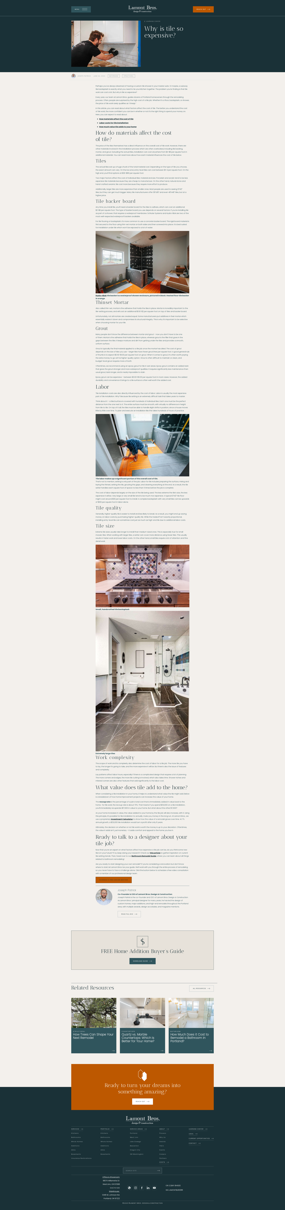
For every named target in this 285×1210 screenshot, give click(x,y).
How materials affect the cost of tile (116, 119)
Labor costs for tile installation (113, 123)
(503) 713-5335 (115, 1188)
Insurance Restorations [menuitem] (81, 1158)
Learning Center (153, 21)
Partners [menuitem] (163, 1158)
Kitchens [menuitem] (75, 1133)
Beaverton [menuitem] (134, 1146)
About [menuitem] (162, 1129)
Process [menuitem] (162, 1133)
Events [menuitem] (162, 1150)
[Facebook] (142, 1188)
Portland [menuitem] (133, 1133)
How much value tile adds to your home (117, 126)
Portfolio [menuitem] (105, 1129)
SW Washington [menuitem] (137, 1154)
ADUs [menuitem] (73, 1150)
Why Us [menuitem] (162, 1137)
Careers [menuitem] (162, 1154)
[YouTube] (154, 1188)
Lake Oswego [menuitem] (135, 1142)
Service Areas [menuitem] (136, 1129)
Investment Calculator (122, 819)
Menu (77, 9)
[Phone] (129, 1188)
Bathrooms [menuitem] (76, 1137)
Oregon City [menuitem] (135, 1150)
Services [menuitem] (75, 1129)
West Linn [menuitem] (134, 1137)
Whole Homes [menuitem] (77, 1142)
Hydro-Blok (101, 295)
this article (155, 853)
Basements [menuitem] (76, 1154)
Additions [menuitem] (75, 1146)
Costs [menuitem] (162, 1162)
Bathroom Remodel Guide (144, 856)
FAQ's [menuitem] (161, 1146)
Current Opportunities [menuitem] (199, 1138)
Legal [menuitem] (191, 1134)
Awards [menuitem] (162, 1142)
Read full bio (127, 914)
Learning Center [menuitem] (196, 1129)
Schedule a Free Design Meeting (113, 880)
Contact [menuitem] (193, 1143)
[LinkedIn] (148, 1188)
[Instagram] (135, 1188)
